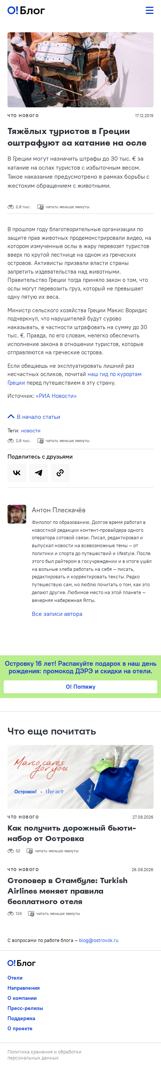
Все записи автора (57, 613)
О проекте (20, 1028)
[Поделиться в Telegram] (38, 473)
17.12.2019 (144, 115)
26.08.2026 (143, 869)
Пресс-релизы (25, 1008)
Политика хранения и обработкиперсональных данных (44, 1055)
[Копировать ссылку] (60, 473)
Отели (14, 977)
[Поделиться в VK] (16, 473)
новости (30, 430)
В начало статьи (37, 416)
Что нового (23, 115)
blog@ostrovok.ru (98, 940)
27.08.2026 (143, 817)
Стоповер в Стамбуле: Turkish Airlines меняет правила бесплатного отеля (67, 891)
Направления (23, 987)
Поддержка (21, 1018)
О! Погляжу (80, 686)
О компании (22, 998)
